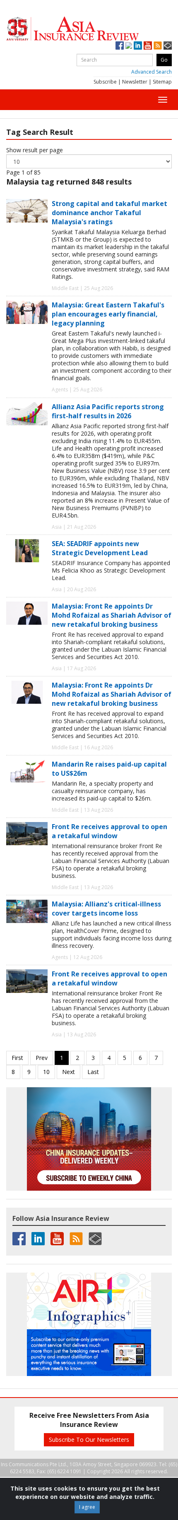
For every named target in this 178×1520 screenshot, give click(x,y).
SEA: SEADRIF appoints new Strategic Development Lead (100, 548)
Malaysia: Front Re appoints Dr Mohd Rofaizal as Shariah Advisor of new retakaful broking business (111, 615)
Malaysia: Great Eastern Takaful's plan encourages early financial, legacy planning (108, 314)
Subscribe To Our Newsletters (89, 1439)
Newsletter (134, 81)
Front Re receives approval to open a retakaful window (109, 831)
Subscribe (105, 81)
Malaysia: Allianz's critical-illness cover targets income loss (106, 908)
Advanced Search (151, 71)
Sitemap (162, 81)
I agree (87, 1506)
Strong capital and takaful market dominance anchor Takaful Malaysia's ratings (109, 212)
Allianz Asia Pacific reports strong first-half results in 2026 (108, 411)
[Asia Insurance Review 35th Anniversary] (89, 29)
